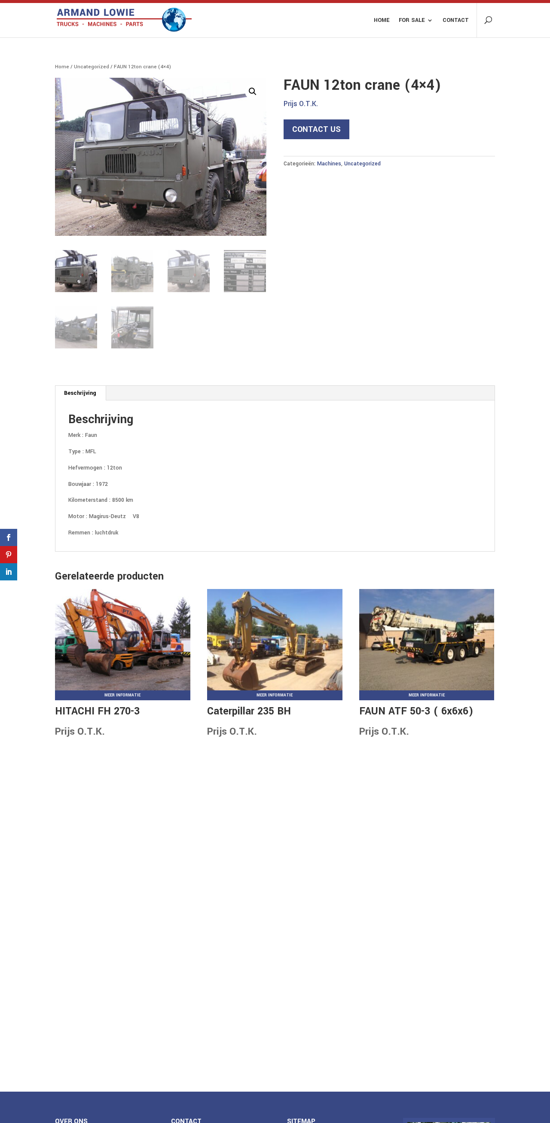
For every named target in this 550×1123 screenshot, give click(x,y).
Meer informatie (122, 695)
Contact (456, 20)
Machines (329, 164)
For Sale (412, 20)
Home (381, 20)
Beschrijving (80, 393)
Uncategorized (91, 66)
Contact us (316, 129)
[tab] (80, 393)
